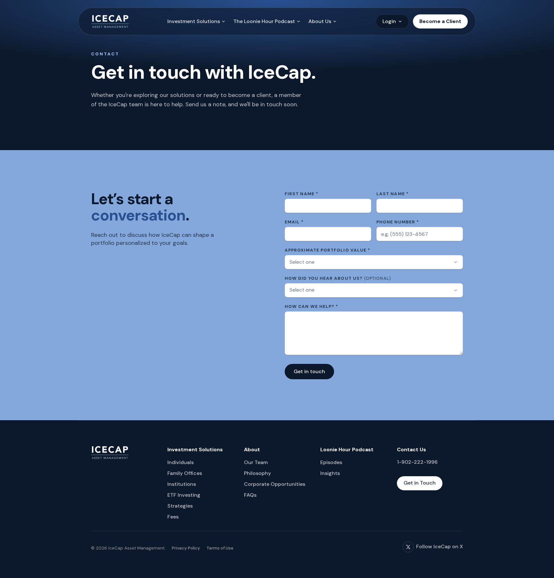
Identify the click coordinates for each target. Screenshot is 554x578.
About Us (319, 21)
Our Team (256, 462)
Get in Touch (420, 482)
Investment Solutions (193, 21)
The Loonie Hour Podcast (264, 21)
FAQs (250, 495)
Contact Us (411, 449)
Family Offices (184, 473)
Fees (173, 516)
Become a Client (440, 21)
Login (389, 21)
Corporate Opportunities (274, 484)
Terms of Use (219, 548)
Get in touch (309, 371)
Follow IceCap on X (439, 546)
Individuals (180, 462)
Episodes (331, 462)
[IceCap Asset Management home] (110, 21)
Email (294, 222)
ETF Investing (183, 495)
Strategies (180, 505)
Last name (392, 194)
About (252, 449)
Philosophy (257, 473)
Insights (330, 473)
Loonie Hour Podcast (347, 449)
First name (301, 194)
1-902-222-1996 (417, 462)
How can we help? (311, 306)
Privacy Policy (186, 548)
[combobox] (374, 262)
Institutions (181, 484)
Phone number (397, 222)
